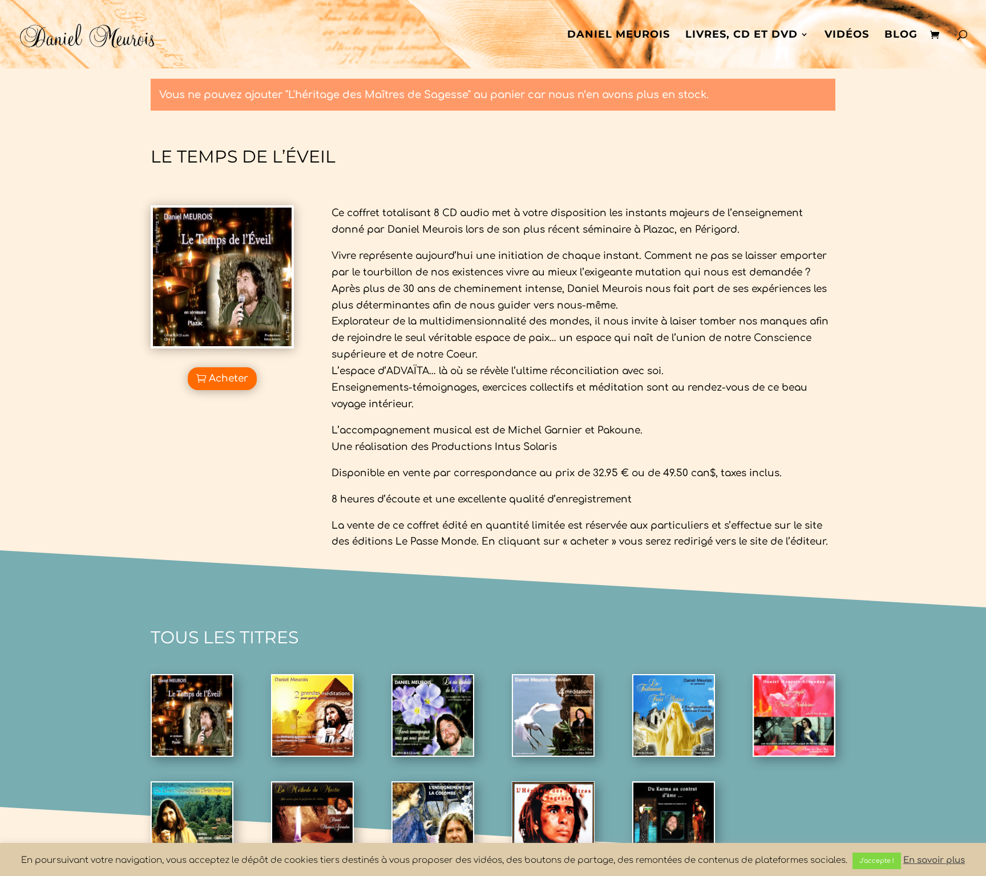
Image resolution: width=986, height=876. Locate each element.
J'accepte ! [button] (876, 861)
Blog (901, 35)
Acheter (228, 378)
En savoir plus (934, 860)
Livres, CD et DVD (741, 35)
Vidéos (847, 35)
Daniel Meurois (618, 35)
